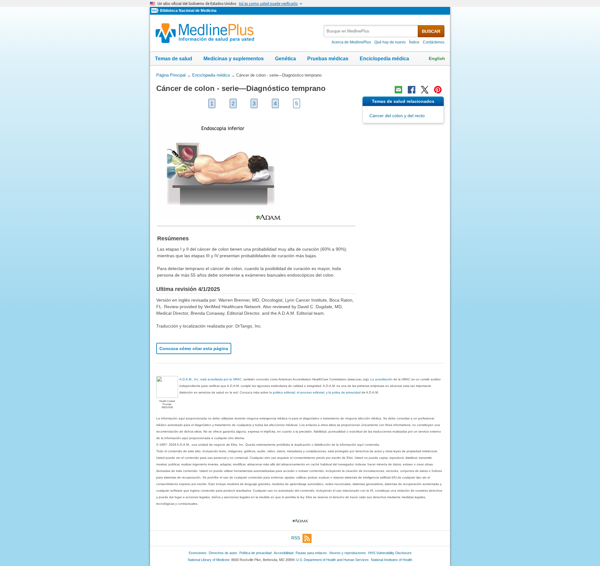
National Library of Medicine (209, 560)
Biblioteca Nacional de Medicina (188, 10)
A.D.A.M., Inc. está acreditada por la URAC (210, 379)
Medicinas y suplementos (233, 58)
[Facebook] (412, 90)
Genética (285, 58)
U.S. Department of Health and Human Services (332, 560)
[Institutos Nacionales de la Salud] (155, 11)
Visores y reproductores (347, 553)
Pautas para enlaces (311, 553)
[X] (425, 90)
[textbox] (371, 31)
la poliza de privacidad (344, 392)
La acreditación (381, 379)
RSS (295, 537)
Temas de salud (173, 58)
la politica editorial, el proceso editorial (296, 392)
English (437, 58)
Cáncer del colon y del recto (397, 115)
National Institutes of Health (391, 560)
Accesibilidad (283, 553)
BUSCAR (431, 31)
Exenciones (198, 553)
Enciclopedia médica (384, 58)
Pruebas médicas (327, 58)
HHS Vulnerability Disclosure (390, 553)
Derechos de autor (223, 553)
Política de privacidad (255, 553)
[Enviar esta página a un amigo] (398, 90)
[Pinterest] (438, 90)
